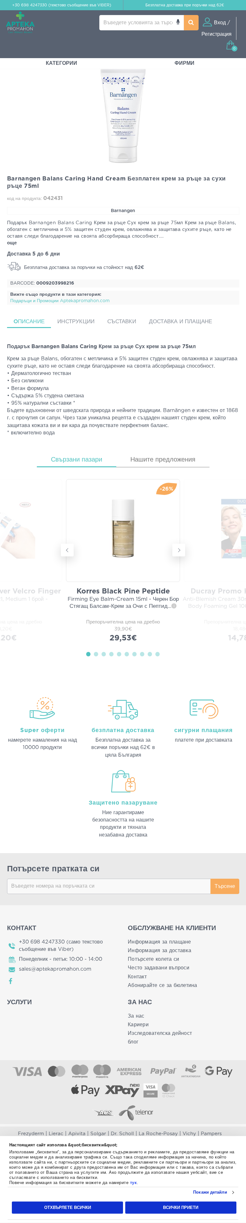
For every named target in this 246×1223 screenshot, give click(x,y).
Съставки (121, 321)
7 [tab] (134, 654)
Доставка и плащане (180, 321)
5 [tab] (119, 654)
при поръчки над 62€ (184, 5)
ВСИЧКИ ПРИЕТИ (180, 1207)
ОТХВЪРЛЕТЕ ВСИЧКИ (67, 1207)
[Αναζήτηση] (191, 22)
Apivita (77, 1133)
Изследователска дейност (160, 1033)
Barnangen (123, 211)
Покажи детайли (210, 1192)
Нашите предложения (162, 459)
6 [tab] (127, 654)
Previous (67, 550)
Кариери (138, 1024)
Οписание (29, 321)
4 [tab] (111, 654)
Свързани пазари (76, 459)
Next (178, 550)
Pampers (211, 1133)
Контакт (137, 976)
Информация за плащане (159, 941)
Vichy (189, 1133)
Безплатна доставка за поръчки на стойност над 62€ (83, 267)
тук (133, 1182)
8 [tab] (142, 654)
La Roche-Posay (158, 1133)
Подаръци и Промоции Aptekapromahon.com (60, 301)
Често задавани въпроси (158, 967)
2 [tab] (96, 654)
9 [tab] (150, 654)
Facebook (11, 981)
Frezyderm (31, 1133)
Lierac (56, 1133)
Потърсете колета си (153, 959)
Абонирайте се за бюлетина (162, 985)
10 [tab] (157, 654)
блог (133, 1041)
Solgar (98, 1133)
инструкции (75, 321)
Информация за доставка (159, 950)
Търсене (225, 886)
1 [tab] (88, 654)
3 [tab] (104, 654)
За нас (136, 1016)
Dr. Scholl (122, 1133)
